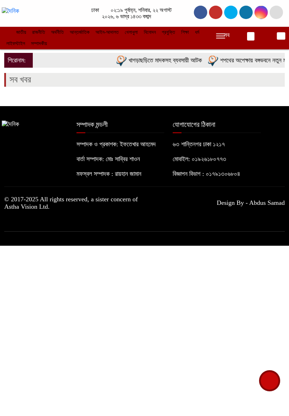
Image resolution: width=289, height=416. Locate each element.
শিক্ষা (185, 32)
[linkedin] (246, 12)
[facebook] (200, 12)
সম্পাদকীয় (39, 43)
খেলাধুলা (131, 32)
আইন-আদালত (107, 32)
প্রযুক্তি (168, 32)
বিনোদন (150, 32)
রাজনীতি (38, 32)
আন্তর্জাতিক (80, 32)
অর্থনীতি (57, 32)
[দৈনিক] (10, 10)
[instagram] (231, 12)
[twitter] (215, 12)
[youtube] (261, 12)
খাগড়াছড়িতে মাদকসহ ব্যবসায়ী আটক (161, 60)
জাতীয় (21, 32)
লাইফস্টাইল (15, 43)
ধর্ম (197, 32)
